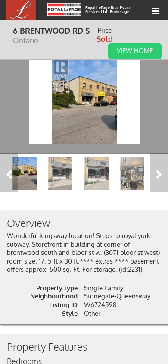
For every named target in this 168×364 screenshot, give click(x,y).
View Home (135, 50)
